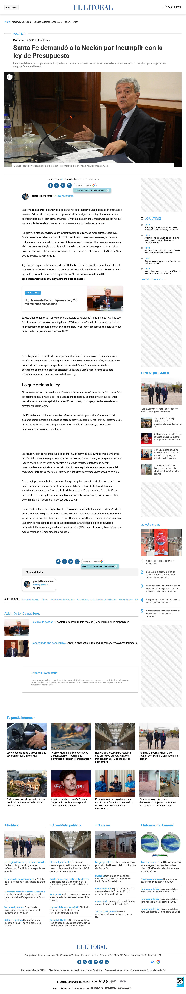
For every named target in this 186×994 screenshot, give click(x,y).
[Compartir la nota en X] (57, 185)
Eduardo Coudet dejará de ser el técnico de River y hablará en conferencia (163, 250)
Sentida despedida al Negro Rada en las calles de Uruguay (162, 260)
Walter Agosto (101, 218)
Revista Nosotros (46, 955)
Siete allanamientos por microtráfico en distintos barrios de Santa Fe (162, 271)
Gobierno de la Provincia (63, 599)
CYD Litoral (74, 955)
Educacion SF (154, 955)
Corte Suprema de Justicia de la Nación (96, 599)
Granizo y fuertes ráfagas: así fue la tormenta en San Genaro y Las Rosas (161, 227)
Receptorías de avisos (64, 970)
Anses (45, 599)
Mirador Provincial (100, 955)
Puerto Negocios (132, 955)
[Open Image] (9, 77)
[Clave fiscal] (180, 986)
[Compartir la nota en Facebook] (50, 185)
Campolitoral (31, 955)
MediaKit (160, 970)
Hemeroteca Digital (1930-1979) (36, 970)
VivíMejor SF (116, 955)
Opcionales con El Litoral (143, 970)
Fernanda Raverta (30, 599)
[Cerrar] (107, 190)
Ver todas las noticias (152, 279)
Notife (144, 955)
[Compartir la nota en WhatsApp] (63, 185)
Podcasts (85, 955)
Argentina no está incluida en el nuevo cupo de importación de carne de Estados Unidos (162, 238)
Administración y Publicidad (89, 970)
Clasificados (62, 955)
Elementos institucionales (117, 970)
